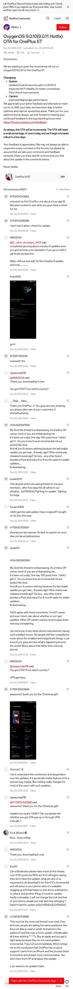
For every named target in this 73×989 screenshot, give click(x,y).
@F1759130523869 (21, 802)
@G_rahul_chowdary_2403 (25, 242)
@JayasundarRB (19, 666)
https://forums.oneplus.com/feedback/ (25, 122)
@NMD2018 (17, 377)
